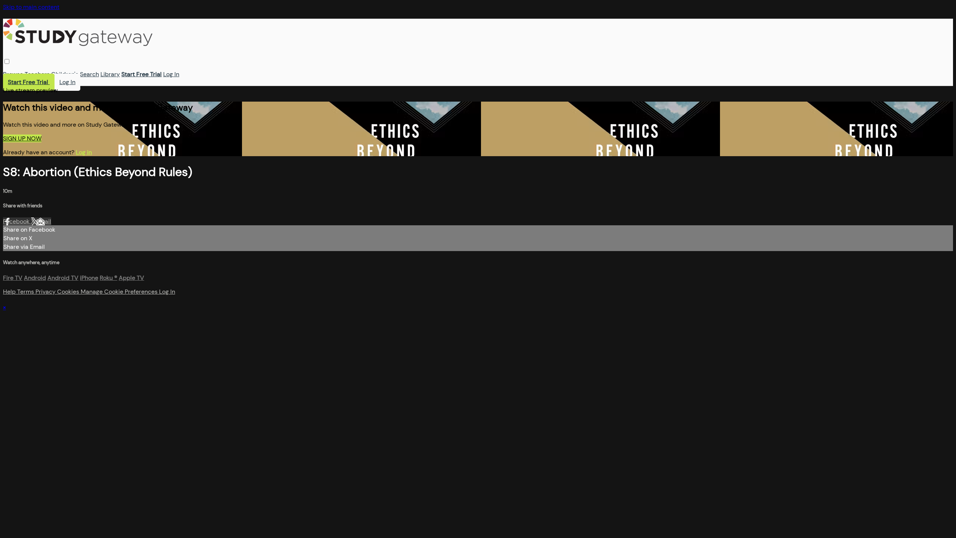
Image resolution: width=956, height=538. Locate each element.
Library (110, 74)
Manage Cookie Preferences (120, 292)
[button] (6, 61)
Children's (64, 74)
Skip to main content (31, 7)
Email (43, 221)
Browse (13, 74)
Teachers (37, 74)
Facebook (17, 221)
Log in (84, 152)
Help (10, 292)
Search (89, 74)
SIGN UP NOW (22, 138)
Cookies (69, 292)
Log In (171, 74)
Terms (26, 292)
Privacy (46, 292)
